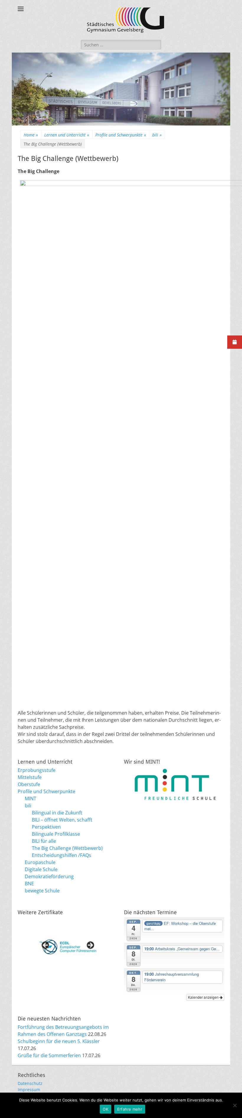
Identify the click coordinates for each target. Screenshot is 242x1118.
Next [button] (90, 945)
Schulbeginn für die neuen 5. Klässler (59, 1041)
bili (157, 135)
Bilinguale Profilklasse (56, 834)
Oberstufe (29, 784)
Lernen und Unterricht (66, 135)
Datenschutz (30, 1083)
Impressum (29, 1089)
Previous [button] (45, 945)
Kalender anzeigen (204, 997)
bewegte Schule (42, 890)
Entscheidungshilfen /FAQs (61, 855)
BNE (29, 883)
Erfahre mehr (129, 1109)
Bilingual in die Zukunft (57, 812)
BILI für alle (44, 841)
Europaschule (40, 862)
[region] (67, 947)
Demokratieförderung (49, 876)
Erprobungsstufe (36, 770)
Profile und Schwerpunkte (120, 135)
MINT (30, 798)
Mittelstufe (30, 777)
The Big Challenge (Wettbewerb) (67, 848)
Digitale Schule (41, 869)
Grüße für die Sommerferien (49, 1055)
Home (31, 135)
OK (105, 1109)
